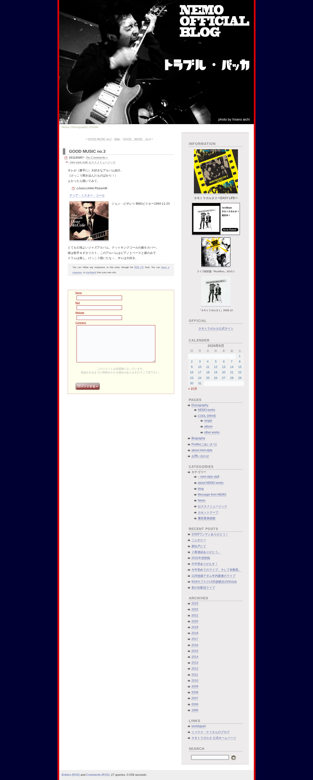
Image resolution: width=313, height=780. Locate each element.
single (208, 420)
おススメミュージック (102, 162)
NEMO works (206, 410)
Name (78, 292)
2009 (194, 686)
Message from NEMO (212, 494)
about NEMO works (211, 483)
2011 (194, 674)
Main (117, 139)
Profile (94, 127)
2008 (194, 692)
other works (212, 432)
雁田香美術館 (206, 518)
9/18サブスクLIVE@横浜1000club (214, 581)
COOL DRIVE (207, 416)
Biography (198, 438)
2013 (194, 662)
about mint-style (201, 450)
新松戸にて (198, 546)
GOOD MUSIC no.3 (87, 151)
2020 (194, 621)
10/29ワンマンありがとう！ (209, 534)
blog (201, 488)
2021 (194, 615)
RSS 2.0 (139, 267)
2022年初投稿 (200, 558)
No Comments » (97, 157)
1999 (194, 710)
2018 (194, 633)
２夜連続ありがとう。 (206, 552)
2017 (194, 639)
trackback (91, 272)
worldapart (198, 726)
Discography (199, 405)
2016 (194, 645)
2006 (194, 704)
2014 (194, 657)
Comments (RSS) (98, 775)
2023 (194, 603)
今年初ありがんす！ (204, 564)
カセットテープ (208, 512)
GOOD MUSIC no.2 (100, 139)
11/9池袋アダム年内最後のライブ (213, 576)
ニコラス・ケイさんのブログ (210, 732)
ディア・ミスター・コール (87, 195)
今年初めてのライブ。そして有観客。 (216, 569)
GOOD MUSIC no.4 (137, 139)
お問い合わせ (200, 456)
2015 (194, 651)
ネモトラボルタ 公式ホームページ (213, 738)
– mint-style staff (208, 476)
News (201, 500)
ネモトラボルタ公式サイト (216, 328)
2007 (194, 698)
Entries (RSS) (71, 775)
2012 (194, 668)
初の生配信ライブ (203, 587)
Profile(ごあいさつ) (204, 444)
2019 (194, 627)
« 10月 (192, 388)
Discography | (80, 127)
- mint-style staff (77, 162)
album (208, 426)
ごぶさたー (198, 540)
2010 (194, 680)
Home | (66, 127)
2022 (194, 609)
